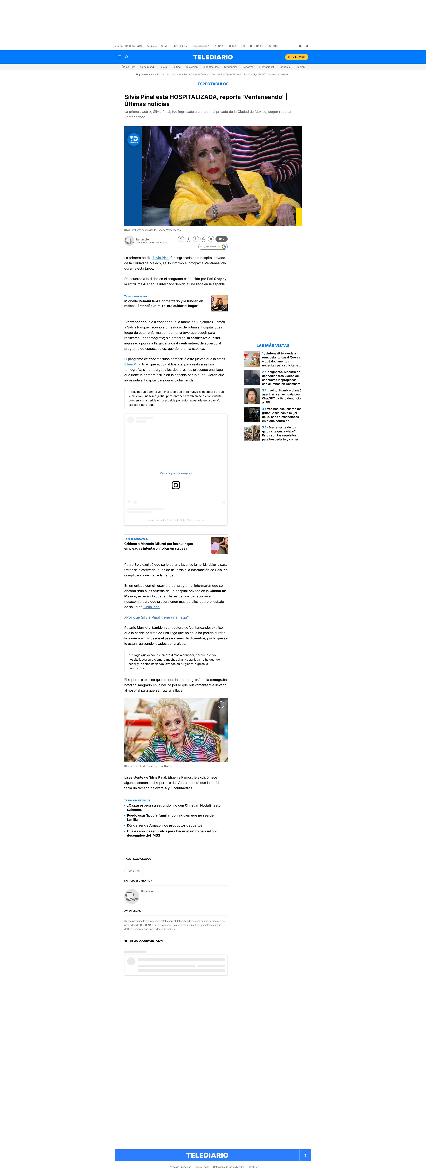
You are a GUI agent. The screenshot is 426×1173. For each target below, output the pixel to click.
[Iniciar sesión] (307, 45)
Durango (273, 45)
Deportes (247, 66)
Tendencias (230, 66)
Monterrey (180, 45)
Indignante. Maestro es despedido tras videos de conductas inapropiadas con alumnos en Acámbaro (281, 378)
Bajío (259, 45)
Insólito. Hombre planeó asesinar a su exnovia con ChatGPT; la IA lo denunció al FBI (281, 396)
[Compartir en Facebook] (188, 239)
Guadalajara (200, 45)
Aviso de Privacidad (180, 1167)
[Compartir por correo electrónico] (211, 239)
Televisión (192, 66)
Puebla (232, 45)
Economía (285, 66)
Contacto (254, 1167)
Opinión (300, 66)
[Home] (213, 57)
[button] (213, 247)
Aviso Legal (202, 1167)
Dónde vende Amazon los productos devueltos (164, 825)
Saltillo (246, 45)
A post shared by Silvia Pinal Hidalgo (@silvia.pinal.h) (176, 520)
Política (176, 66)
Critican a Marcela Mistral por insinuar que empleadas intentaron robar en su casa (158, 546)
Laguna (218, 45)
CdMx (164, 45)
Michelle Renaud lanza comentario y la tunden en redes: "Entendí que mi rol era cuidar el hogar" (163, 303)
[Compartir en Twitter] (196, 239)
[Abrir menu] (119, 57)
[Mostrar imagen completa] (221, 704)
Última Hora (128, 66)
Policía (163, 66)
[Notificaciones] (300, 46)
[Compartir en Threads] (203, 239)
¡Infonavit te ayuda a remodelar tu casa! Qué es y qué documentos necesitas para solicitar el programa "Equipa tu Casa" (281, 361)
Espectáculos (211, 66)
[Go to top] (305, 1155)
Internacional (266, 66)
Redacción (143, 239)
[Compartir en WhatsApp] (181, 239)
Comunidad (147, 66)
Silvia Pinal (151, 607)
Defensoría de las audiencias (228, 1167)
